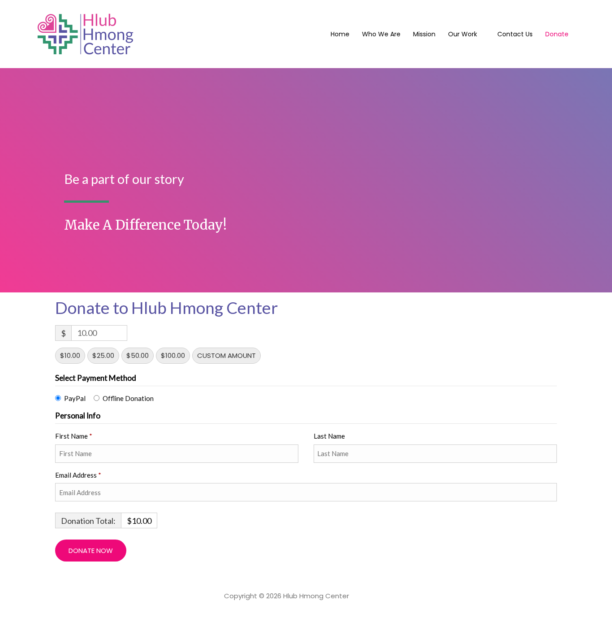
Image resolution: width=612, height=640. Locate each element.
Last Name (330, 436)
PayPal (75, 398)
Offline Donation (128, 398)
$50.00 (137, 355)
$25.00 (103, 355)
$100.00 (173, 355)
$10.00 (70, 355)
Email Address (78, 475)
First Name (73, 436)
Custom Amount (226, 355)
